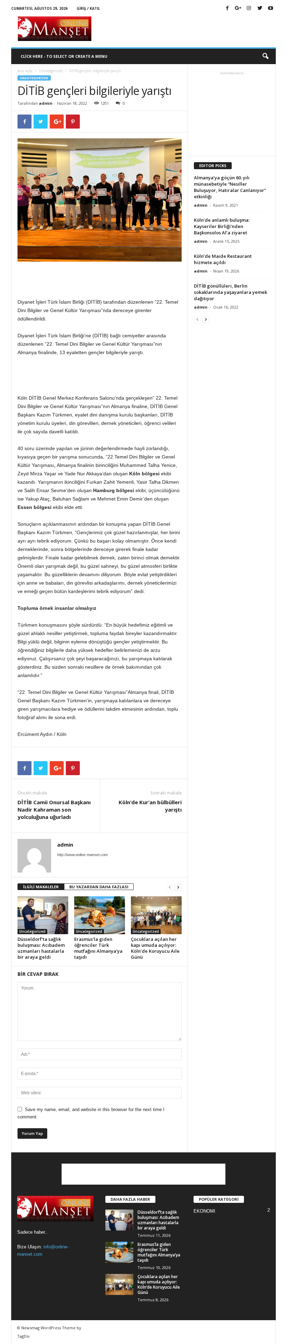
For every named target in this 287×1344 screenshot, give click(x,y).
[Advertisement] (187, 28)
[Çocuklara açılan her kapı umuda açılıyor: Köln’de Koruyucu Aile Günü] (156, 915)
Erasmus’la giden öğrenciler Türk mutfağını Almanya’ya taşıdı (98, 948)
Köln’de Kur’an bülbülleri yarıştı (150, 806)
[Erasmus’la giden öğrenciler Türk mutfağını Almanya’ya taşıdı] (99, 915)
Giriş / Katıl (88, 8)
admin (45, 103)
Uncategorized (51, 70)
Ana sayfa (25, 70)
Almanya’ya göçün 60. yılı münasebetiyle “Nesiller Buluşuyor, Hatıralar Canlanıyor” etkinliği (230, 187)
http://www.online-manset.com (82, 855)
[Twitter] (259, 9)
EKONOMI (204, 1211)
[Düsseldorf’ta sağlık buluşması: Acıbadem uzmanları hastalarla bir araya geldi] (43, 915)
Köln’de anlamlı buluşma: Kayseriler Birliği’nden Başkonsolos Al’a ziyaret (222, 226)
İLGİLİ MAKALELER (41, 886)
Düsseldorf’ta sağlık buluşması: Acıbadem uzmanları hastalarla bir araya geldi (41, 948)
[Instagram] (249, 9)
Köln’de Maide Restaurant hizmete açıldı (223, 259)
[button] (265, 56)
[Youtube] (270, 9)
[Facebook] (227, 9)
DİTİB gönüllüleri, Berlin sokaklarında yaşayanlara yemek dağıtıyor (230, 292)
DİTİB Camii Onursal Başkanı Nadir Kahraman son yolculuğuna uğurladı (54, 809)
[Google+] (238, 9)
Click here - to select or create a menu (64, 56)
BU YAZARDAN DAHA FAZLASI (98, 886)
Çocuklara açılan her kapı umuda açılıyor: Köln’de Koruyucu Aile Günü (155, 948)
